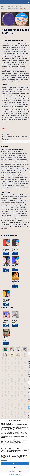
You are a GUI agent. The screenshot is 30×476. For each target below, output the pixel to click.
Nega (15, 467)
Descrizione (4, 146)
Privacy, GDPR (18, 474)
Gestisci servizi (4, 460)
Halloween (9, 8)
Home (2, 6)
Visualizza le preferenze (15, 471)
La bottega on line (9, 6)
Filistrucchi (4, 23)
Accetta (15, 463)
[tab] (4, 146)
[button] (28, 420)
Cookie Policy (12, 474)
